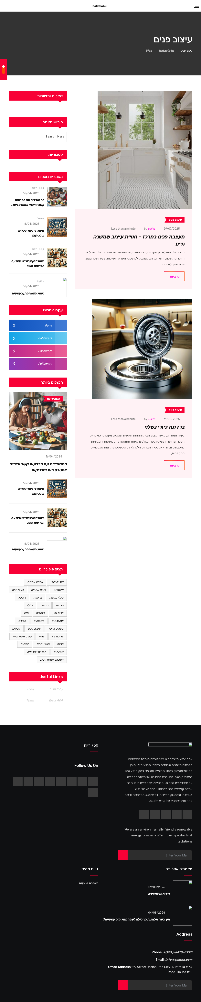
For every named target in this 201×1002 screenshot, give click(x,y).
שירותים (58, 652)
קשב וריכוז (38, 188)
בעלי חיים (18, 590)
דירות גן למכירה (159, 894)
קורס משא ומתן (22, 636)
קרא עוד (174, 276)
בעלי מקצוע (56, 597)
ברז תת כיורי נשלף (164, 427)
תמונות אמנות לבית (51, 659)
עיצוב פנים (34, 628)
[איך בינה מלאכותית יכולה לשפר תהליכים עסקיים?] (182, 916)
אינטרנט (58, 590)
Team (30, 700)
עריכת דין (57, 636)
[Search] (3, 6)
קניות (60, 644)
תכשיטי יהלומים (36, 652)
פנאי (41, 636)
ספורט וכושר (55, 628)
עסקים (40, 281)
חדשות (44, 605)
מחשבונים (57, 621)
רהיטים (25, 644)
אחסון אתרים (35, 582)
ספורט (22, 621)
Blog (30, 689)
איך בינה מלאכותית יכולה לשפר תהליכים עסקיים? (136, 919)
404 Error (56, 700)
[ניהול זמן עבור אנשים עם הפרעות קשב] (57, 258)
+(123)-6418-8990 (177, 952)
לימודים (40, 613)
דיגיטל (40, 218)
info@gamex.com (178, 960)
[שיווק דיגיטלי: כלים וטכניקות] (57, 227)
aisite (151, 228)
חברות (59, 605)
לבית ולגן (57, 613)
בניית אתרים (38, 590)
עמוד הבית (56, 689)
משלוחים (39, 621)
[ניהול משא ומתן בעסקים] (57, 287)
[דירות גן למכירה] (182, 890)
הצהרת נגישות (88, 883)
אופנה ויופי (56, 582)
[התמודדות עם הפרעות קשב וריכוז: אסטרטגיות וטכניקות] (57, 196)
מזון (26, 613)
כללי (30, 605)
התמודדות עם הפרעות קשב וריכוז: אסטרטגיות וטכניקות (28, 204)
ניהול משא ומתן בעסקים (28, 293)
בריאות (37, 597)
